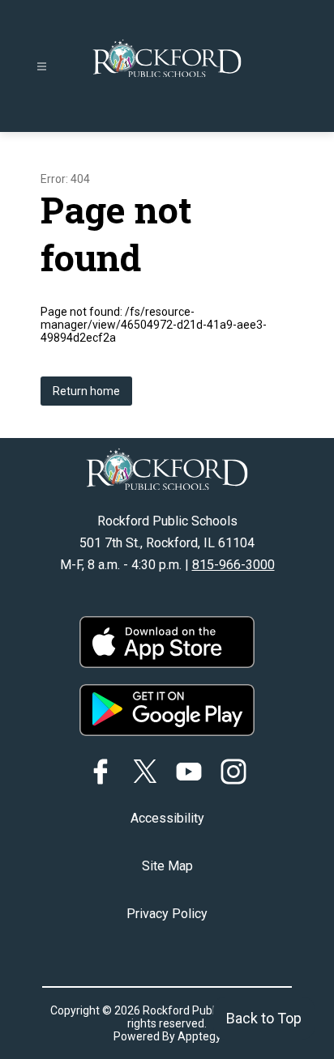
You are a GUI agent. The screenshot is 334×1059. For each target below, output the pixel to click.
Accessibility (167, 818)
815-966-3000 (233, 564)
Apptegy (199, 1036)
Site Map (167, 866)
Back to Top (264, 1018)
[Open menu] (41, 66)
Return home (86, 391)
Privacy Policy (167, 913)
